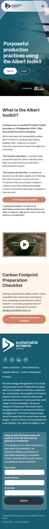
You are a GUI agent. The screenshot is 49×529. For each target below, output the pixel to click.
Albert (13, 140)
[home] (13, 6)
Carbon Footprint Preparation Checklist (24, 319)
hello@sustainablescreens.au (16, 310)
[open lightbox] (24, 244)
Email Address (12, 478)
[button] (42, 6)
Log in (24, 71)
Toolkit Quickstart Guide (24, 200)
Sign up (10, 71)
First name (10, 467)
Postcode (9, 488)
